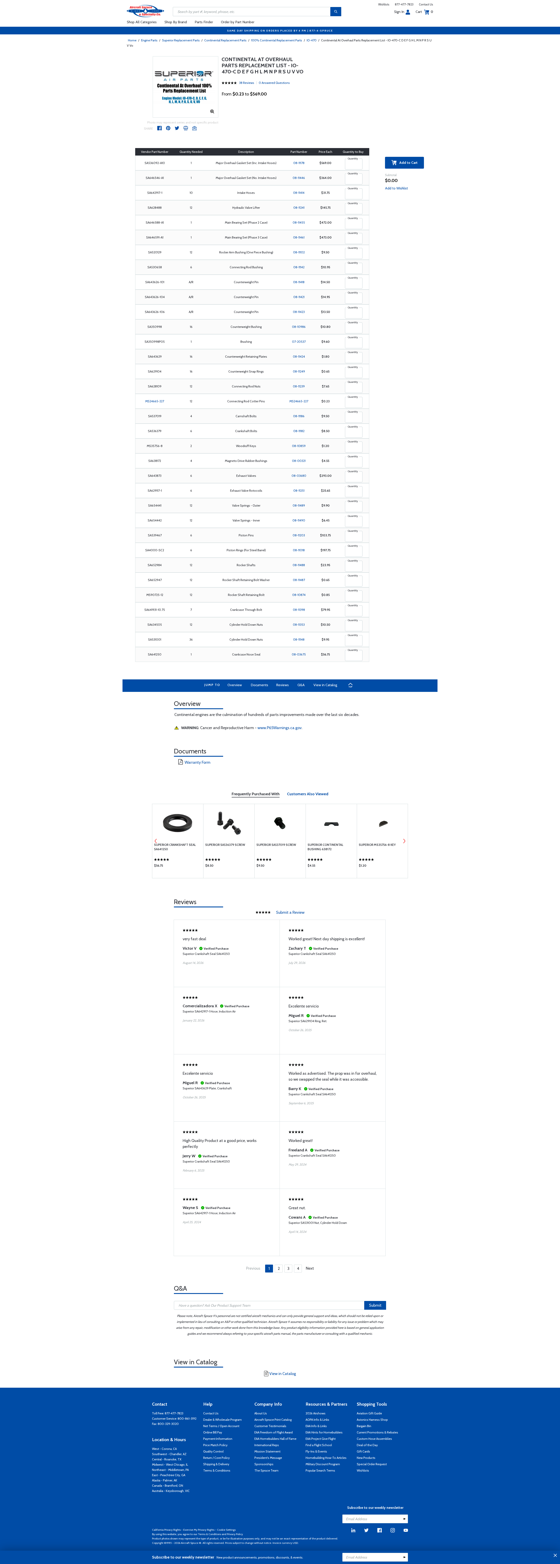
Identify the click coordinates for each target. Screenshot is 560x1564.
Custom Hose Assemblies (374, 1439)
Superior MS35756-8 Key (377, 845)
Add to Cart (407, 163)
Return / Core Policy (216, 1458)
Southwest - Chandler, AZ (169, 1454)
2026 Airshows (316, 1413)
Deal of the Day (367, 1445)
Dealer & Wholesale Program (222, 1420)
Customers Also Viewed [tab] (307, 794)
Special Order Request (372, 1464)
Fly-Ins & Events (316, 1451)
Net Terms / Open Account (221, 1426)
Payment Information (217, 1439)
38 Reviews (246, 82)
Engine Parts (149, 40)
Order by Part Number (237, 22)
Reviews (282, 685)
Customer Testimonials (270, 1426)
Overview (235, 685)
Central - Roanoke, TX (166, 1459)
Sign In (399, 12)
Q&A (301, 685)
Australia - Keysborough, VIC (171, 1491)
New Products (366, 1458)
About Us (260, 1413)
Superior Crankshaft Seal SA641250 (175, 847)
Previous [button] (155, 841)
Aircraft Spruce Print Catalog (273, 1420)
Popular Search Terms (320, 1470)
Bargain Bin (364, 1426)
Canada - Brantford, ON (167, 1486)
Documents (259, 685)
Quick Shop (178, 867)
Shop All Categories (142, 22)
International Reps (266, 1445)
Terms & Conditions (216, 1470)
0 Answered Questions (274, 82)
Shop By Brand (175, 22)
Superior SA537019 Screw (276, 845)
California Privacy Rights (166, 1529)
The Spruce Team (266, 1470)
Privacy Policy (235, 1534)
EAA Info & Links (316, 1426)
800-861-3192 (187, 1419)
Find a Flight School (319, 1445)
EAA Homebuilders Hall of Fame (275, 1439)
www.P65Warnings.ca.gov (279, 728)
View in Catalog (325, 685)
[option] (185, 87)
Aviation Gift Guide (369, 1413)
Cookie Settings (226, 1529)
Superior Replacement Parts (181, 40)
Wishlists (383, 4)
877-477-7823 (404, 4)
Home (132, 40)
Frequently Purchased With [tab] (256, 794)
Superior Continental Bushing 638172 (325, 847)
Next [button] (404, 841)
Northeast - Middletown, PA (170, 1470)
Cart (424, 12)
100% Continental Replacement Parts (276, 40)
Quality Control (213, 1451)
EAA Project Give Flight (321, 1439)
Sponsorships (263, 1464)
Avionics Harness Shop (372, 1420)
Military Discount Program (323, 1464)
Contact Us (426, 4)
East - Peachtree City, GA (168, 1475)
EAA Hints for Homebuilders (324, 1432)
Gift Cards (363, 1451)
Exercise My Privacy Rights (198, 1529)
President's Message (268, 1458)
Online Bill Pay (212, 1432)
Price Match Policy (215, 1445)
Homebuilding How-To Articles (326, 1458)
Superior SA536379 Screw (225, 845)
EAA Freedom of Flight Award (273, 1432)
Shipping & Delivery (216, 1464)
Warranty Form (197, 762)
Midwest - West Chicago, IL (170, 1465)
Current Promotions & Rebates (377, 1432)
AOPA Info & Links (317, 1420)
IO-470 (312, 40)
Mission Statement (267, 1451)
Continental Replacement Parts (225, 40)
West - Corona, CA (164, 1449)
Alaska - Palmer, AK (164, 1480)
